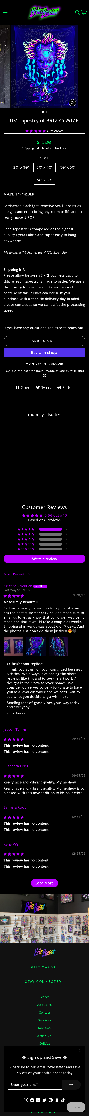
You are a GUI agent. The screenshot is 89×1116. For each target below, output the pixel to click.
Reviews (44, 1028)
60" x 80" (44, 180)
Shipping (28, 148)
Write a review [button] (44, 559)
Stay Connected (43, 981)
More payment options (44, 363)
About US (44, 1005)
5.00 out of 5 (55, 515)
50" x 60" (68, 167)
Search (45, 997)
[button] (36, 131)
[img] (14, 596)
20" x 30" (21, 167)
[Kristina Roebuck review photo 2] (36, 647)
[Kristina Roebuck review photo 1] (13, 647)
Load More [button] (44, 883)
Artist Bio (44, 1036)
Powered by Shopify (44, 1112)
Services (44, 1020)
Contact (44, 1012)
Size (44, 158)
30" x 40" (44, 167)
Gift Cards (43, 967)
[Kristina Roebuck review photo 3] (59, 647)
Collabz (44, 1043)
